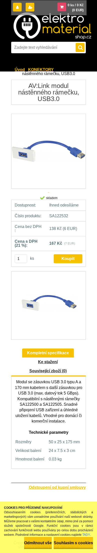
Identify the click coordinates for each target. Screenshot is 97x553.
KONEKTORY (41, 70)
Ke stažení (48, 362)
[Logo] (52, 26)
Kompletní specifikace (48, 353)
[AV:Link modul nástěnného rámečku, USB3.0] (48, 305)
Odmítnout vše (38, 543)
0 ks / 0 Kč (76, 5)
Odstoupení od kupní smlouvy (57, 487)
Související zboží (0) (48, 371)
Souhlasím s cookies (73, 543)
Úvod (20, 70)
